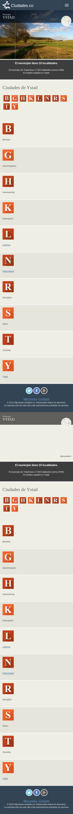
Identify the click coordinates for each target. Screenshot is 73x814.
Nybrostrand (8, 271)
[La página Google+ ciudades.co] (44, 390)
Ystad (5, 376)
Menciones (30, 399)
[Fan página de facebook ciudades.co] (36, 390)
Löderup (6, 245)
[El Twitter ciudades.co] (29, 390)
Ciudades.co (22, 5)
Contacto (44, 399)
